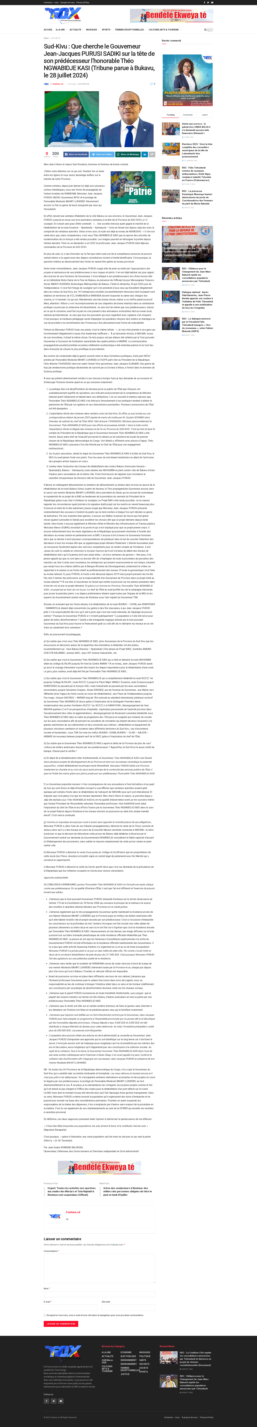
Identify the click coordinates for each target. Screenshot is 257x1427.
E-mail (48, 1301)
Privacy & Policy (82, 2)
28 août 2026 (171, 259)
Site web (106, 1302)
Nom (47, 1288)
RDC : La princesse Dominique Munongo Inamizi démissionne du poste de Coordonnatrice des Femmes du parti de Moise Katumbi (197, 197)
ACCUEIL (48, 30)
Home (46, 38)
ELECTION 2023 (128, 1356)
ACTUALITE (75, 30)
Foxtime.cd (58, 84)
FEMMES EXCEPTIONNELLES (129, 30)
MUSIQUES (91, 30)
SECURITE (144, 1364)
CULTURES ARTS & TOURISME (164, 30)
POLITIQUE (144, 1356)
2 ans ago (71, 84)
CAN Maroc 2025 (107, 1361)
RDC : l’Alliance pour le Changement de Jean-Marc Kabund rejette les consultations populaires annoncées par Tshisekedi (196, 274)
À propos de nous (67, 2)
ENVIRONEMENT (129, 1364)
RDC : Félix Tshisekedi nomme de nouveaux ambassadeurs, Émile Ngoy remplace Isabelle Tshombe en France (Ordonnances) (196, 174)
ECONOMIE (126, 1352)
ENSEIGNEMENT (129, 1360)
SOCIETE (143, 1368)
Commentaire (51, 1251)
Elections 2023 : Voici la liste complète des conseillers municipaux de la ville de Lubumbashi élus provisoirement (197, 150)
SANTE (142, 1360)
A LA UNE (60, 30)
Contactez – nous (51, 2)
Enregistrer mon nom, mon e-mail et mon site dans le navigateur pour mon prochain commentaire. (95, 1315)
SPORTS (106, 30)
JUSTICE (125, 1374)
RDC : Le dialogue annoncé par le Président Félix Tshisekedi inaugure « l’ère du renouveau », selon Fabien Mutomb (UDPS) (197, 325)
